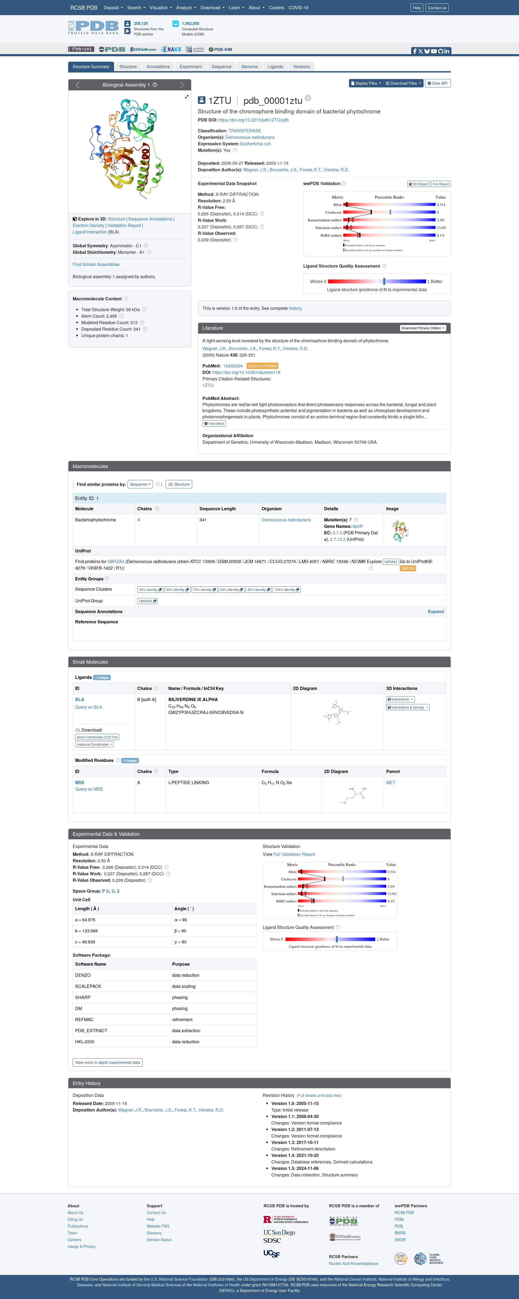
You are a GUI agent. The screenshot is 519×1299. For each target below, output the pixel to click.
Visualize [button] (159, 7)
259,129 (141, 23)
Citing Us (75, 1219)
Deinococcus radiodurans (250, 137)
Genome (249, 66)
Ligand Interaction (90, 232)
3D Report (420, 184)
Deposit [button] (112, 7)
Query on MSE (89, 789)
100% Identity (285, 589)
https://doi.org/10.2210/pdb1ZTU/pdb (253, 120)
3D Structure (179, 484)
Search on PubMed (262, 365)
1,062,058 (190, 23)
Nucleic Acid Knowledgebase (353, 1263)
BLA (79, 699)
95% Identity (257, 589)
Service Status (159, 1239)
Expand (436, 611)
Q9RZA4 (115, 561)
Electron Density (88, 225)
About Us (75, 1212)
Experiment (191, 66)
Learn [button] (235, 7)
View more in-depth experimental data (107, 1062)
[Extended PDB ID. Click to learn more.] (308, 97)
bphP (358, 526)
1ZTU (208, 385)
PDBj (399, 1226)
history (295, 308)
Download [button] (211, 7)
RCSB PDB (83, 7)
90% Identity (229, 589)
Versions (301, 66)
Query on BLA (88, 707)
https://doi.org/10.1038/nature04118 (246, 372)
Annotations (158, 66)
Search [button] (134, 7)
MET (390, 782)
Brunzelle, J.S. (284, 169)
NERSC (226, 1290)
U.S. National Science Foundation (179, 1279)
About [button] (255, 7)
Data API (439, 83)
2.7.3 (337, 533)
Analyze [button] (184, 7)
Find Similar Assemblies (96, 264)
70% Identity (202, 589)
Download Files (404, 83)
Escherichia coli (255, 143)
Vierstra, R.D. (336, 169)
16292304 (233, 366)
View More (216, 423)
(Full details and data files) (319, 1095)
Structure (128, 66)
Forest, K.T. (310, 169)
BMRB (400, 1232)
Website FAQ (158, 1226)
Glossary (154, 1232)
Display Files (366, 83)
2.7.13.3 (337, 539)
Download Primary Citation (422, 327)
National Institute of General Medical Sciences (141, 1284)
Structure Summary (91, 66)
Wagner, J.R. (255, 169)
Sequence (221, 66)
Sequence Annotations (150, 219)
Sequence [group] (138, 484)
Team (72, 1232)
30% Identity (148, 589)
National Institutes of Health (216, 1284)
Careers (276, 7)
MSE (80, 782)
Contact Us (156, 1212)
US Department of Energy (265, 1279)
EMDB (400, 1239)
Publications (78, 1226)
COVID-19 (298, 7)
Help (417, 7)
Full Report (441, 184)
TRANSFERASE (244, 130)
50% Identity (175, 589)
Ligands (275, 66)
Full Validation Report (294, 854)
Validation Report (124, 225)
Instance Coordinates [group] (93, 744)
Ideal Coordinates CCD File (97, 737)
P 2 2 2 (110, 891)
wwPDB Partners (411, 1206)
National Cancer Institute (355, 1279)
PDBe (399, 1219)
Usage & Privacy (82, 1246)
